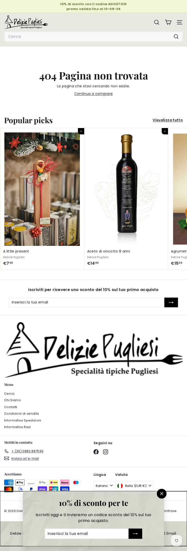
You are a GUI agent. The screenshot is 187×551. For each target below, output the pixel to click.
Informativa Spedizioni (22, 420)
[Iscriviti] (135, 534)
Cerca (9, 393)
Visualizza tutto (168, 120)
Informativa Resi (17, 427)
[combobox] (93, 36)
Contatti (10, 407)
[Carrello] (168, 22)
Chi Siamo (12, 400)
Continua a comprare (93, 93)
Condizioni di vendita (21, 413)
